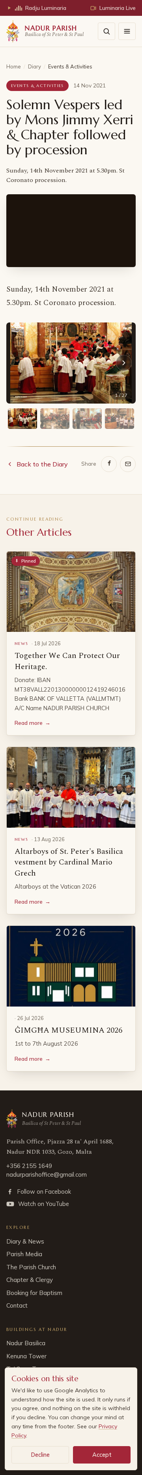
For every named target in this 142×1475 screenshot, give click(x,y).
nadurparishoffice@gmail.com (46, 1174)
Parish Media (24, 1254)
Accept (102, 1454)
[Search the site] (106, 31)
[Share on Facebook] (109, 464)
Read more (32, 722)
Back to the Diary (42, 464)
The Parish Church (31, 1267)
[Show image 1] (22, 418)
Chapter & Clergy (29, 1280)
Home (13, 66)
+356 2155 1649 (29, 1166)
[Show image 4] (119, 418)
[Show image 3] (87, 418)
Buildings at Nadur (36, 1329)
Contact (17, 1305)
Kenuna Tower (26, 1356)
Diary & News (25, 1241)
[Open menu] (127, 31)
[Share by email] (128, 464)
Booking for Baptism (34, 1293)
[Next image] (124, 363)
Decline (40, 1454)
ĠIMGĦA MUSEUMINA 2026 (68, 1030)
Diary (34, 66)
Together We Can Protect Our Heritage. (67, 661)
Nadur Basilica (25, 1343)
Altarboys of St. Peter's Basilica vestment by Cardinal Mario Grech (69, 862)
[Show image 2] (54, 418)
